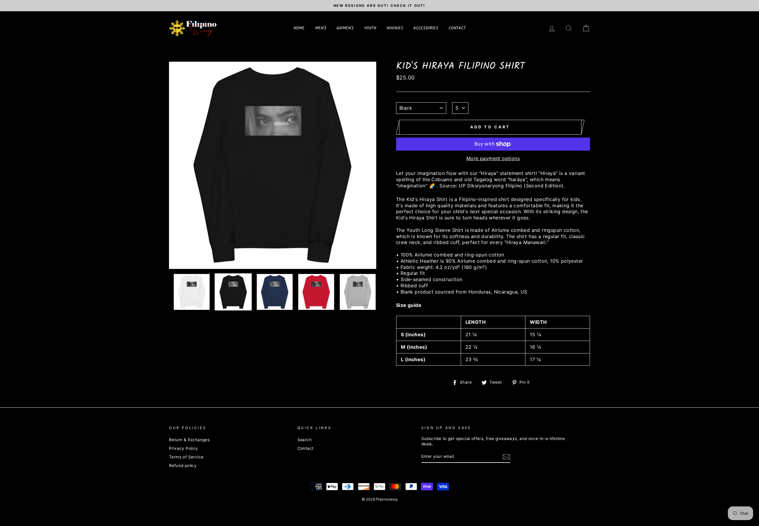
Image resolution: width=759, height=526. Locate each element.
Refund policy (183, 465)
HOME (299, 28)
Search (304, 439)
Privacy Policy (183, 448)
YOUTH (370, 28)
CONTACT (457, 28)
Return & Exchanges (189, 439)
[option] (379, 5)
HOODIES (395, 28)
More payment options (493, 158)
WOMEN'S (345, 28)
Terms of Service (186, 457)
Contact (305, 448)
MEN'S (320, 28)
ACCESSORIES (425, 28)
